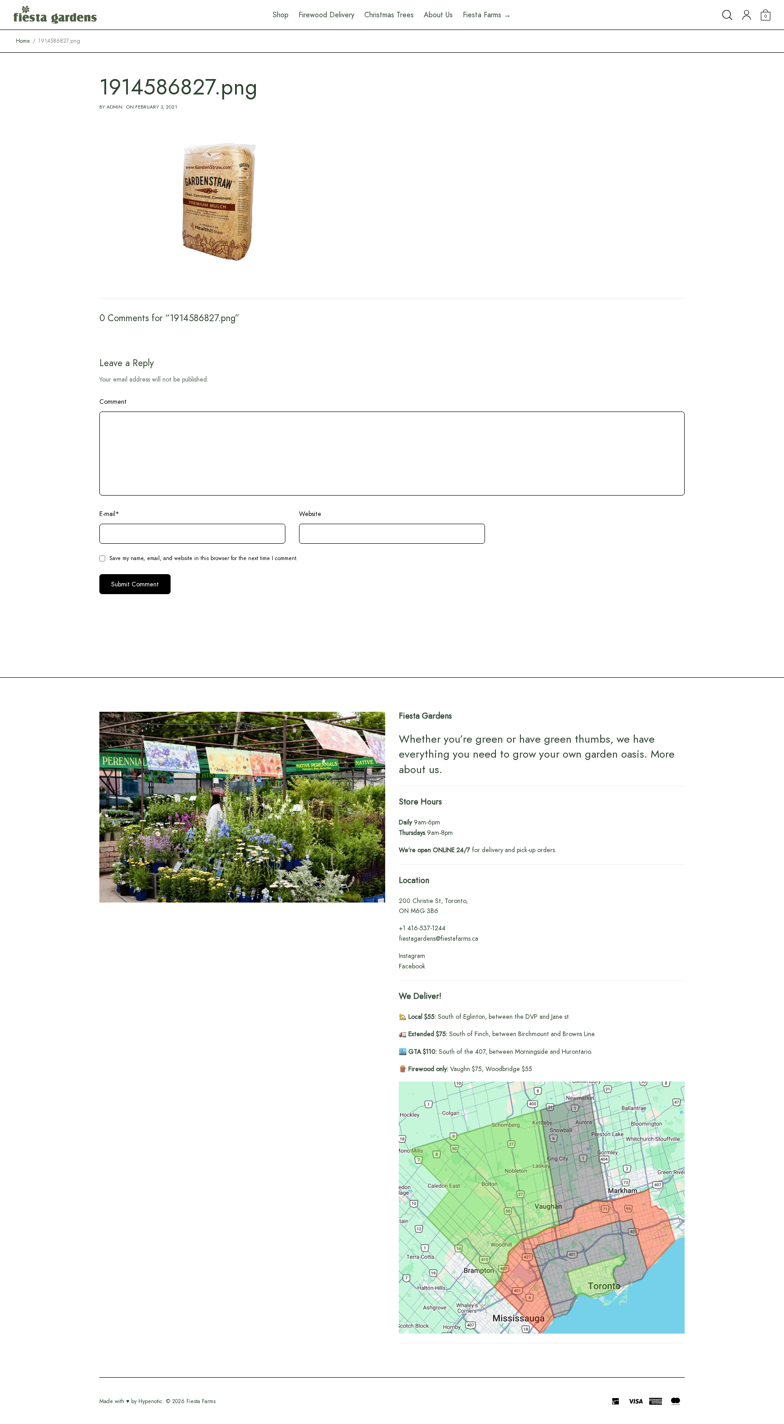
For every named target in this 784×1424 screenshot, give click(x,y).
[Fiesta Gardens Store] (55, 15)
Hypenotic (150, 1401)
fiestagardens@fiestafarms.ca (438, 938)
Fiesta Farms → (487, 15)
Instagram (412, 955)
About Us (438, 15)
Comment (113, 401)
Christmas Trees (389, 15)
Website (310, 513)
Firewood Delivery (326, 15)
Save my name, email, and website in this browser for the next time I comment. (203, 558)
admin (114, 106)
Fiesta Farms (201, 1401)
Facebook (412, 966)
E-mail (109, 513)
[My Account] (746, 15)
